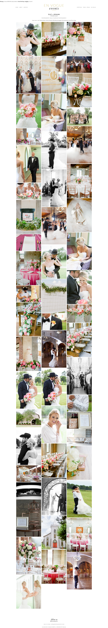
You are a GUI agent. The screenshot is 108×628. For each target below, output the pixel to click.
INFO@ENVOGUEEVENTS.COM (57, 624)
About (20, 7)
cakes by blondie (49, 20)
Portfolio (79, 7)
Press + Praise (86, 7)
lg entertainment (65, 20)
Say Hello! (93, 7)
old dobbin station (54, 16)
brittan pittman (42, 20)
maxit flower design (72, 20)
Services (26, 7)
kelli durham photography (57, 20)
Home (17, 7)
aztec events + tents (35, 20)
